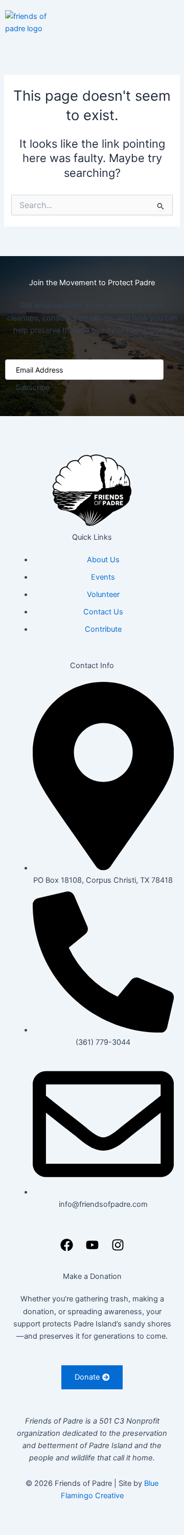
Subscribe (32, 387)
